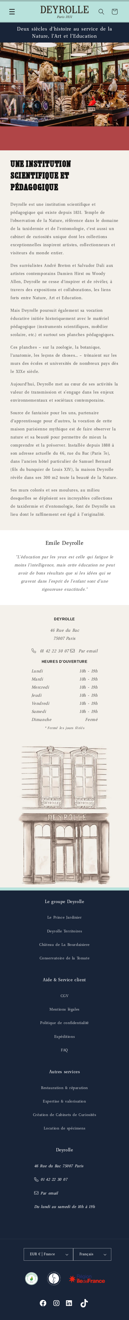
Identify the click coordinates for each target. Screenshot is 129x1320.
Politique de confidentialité (64, 1022)
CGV (65, 996)
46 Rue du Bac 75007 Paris (58, 1166)
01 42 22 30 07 (54, 650)
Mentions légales (65, 1009)
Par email (87, 650)
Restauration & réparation (64, 1087)
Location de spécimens (65, 1128)
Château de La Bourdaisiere (64, 944)
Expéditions (64, 1036)
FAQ (64, 1050)
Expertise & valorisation (64, 1101)
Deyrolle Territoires (64, 931)
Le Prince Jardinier (64, 917)
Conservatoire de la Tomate (65, 958)
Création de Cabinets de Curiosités (64, 1114)
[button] (12, 11)
